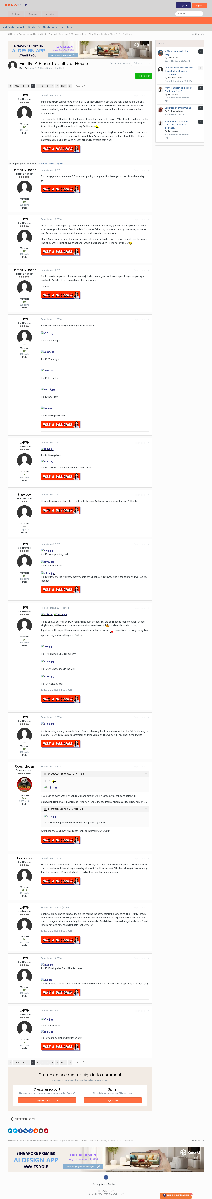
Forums (33, 14)
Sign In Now (112, 1100)
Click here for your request (50, 163)
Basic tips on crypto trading (178, 108)
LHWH (26, 68)
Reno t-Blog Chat (55, 68)
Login (183, 5)
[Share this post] (148, 95)
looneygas (24, 858)
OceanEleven (24, 766)
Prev (17, 86)
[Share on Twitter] (15, 1130)
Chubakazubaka (175, 111)
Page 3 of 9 (80, 86)
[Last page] (70, 86)
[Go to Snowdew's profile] (24, 512)
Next (63, 86)
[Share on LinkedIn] (10, 1130)
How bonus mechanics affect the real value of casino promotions (179, 71)
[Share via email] (41, 1130)
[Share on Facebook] (20, 1130)
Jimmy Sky (173, 94)
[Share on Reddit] (35, 1130)
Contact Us (114, 1184)
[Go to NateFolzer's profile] (160, 53)
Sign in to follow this (120, 63)
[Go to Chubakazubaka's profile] (160, 110)
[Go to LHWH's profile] (12, 65)
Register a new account (47, 1100)
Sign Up (199, 5)
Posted (51, 95)
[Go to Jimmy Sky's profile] (160, 89)
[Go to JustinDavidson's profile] (160, 69)
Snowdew (24, 495)
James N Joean (24, 170)
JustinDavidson (175, 77)
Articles (16, 14)
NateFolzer (173, 57)
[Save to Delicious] (30, 1130)
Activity (50, 14)
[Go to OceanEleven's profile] (24, 784)
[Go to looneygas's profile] (24, 876)
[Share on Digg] (25, 1130)
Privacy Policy (100, 1184)
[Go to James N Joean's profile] (24, 188)
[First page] (10, 86)
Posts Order (143, 76)
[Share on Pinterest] (46, 1130)
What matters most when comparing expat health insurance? (177, 124)
